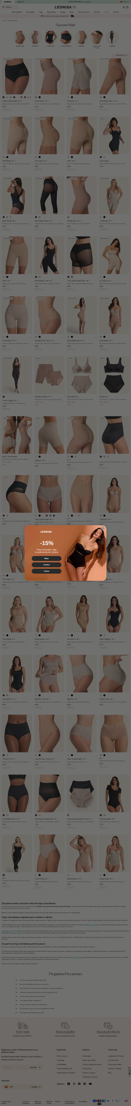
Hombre (46, 565)
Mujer (46, 558)
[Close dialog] (103, 528)
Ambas (46, 571)
